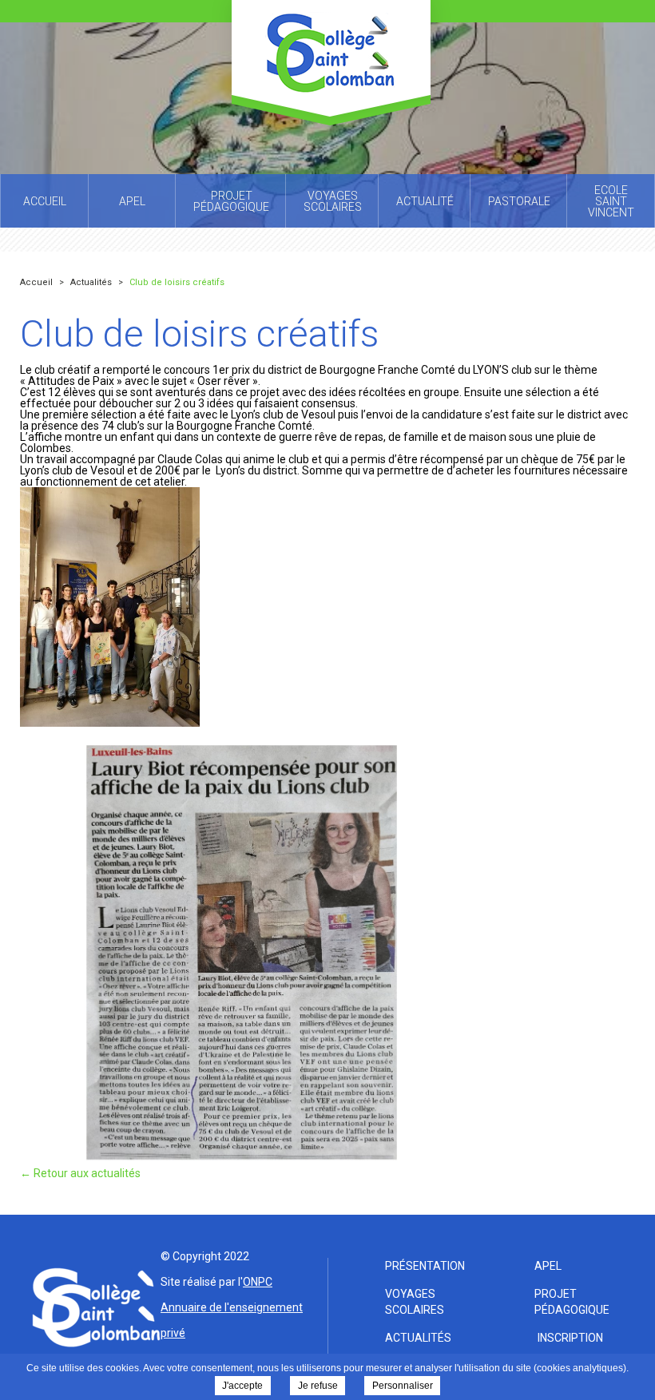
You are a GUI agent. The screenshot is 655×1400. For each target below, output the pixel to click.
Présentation (425, 1265)
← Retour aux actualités (80, 1173)
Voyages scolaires (414, 1301)
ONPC (257, 1281)
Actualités (418, 1337)
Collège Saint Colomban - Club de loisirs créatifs (331, 62)
